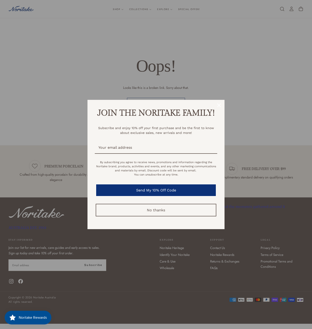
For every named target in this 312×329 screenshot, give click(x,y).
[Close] (219, 105)
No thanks (156, 210)
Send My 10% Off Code (156, 190)
